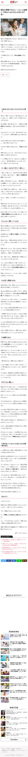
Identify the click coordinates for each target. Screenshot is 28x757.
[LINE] (19, 560)
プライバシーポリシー (21, 750)
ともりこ (8, 716)
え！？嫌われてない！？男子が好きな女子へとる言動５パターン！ (18, 656)
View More (14, 739)
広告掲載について (5, 750)
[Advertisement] (14, 92)
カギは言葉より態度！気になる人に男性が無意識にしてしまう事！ (18, 670)
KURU (24, 533)
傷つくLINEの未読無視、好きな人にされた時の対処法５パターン (18, 649)
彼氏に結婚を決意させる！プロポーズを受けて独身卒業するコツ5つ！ (14, 552)
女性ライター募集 (5, 748)
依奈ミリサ (9, 727)
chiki (7, 721)
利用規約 (13, 750)
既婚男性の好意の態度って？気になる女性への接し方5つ (18, 663)
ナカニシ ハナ (9, 710)
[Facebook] (8, 560)
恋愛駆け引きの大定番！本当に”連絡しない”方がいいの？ (18, 635)
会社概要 (13, 748)
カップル (9, 5)
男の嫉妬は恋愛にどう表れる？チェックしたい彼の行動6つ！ (18, 698)
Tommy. (8, 732)
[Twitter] (3, 560)
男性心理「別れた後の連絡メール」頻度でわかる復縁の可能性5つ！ (18, 643)
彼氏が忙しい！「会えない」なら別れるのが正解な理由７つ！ (18, 677)
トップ (3, 5)
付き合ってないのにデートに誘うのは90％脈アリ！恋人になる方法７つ (18, 685)
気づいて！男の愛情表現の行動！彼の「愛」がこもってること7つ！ (18, 691)
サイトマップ (5, 752)
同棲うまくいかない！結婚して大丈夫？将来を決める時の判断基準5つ (14, 544)
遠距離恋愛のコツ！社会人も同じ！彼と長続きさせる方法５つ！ (14, 548)
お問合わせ (18, 748)
